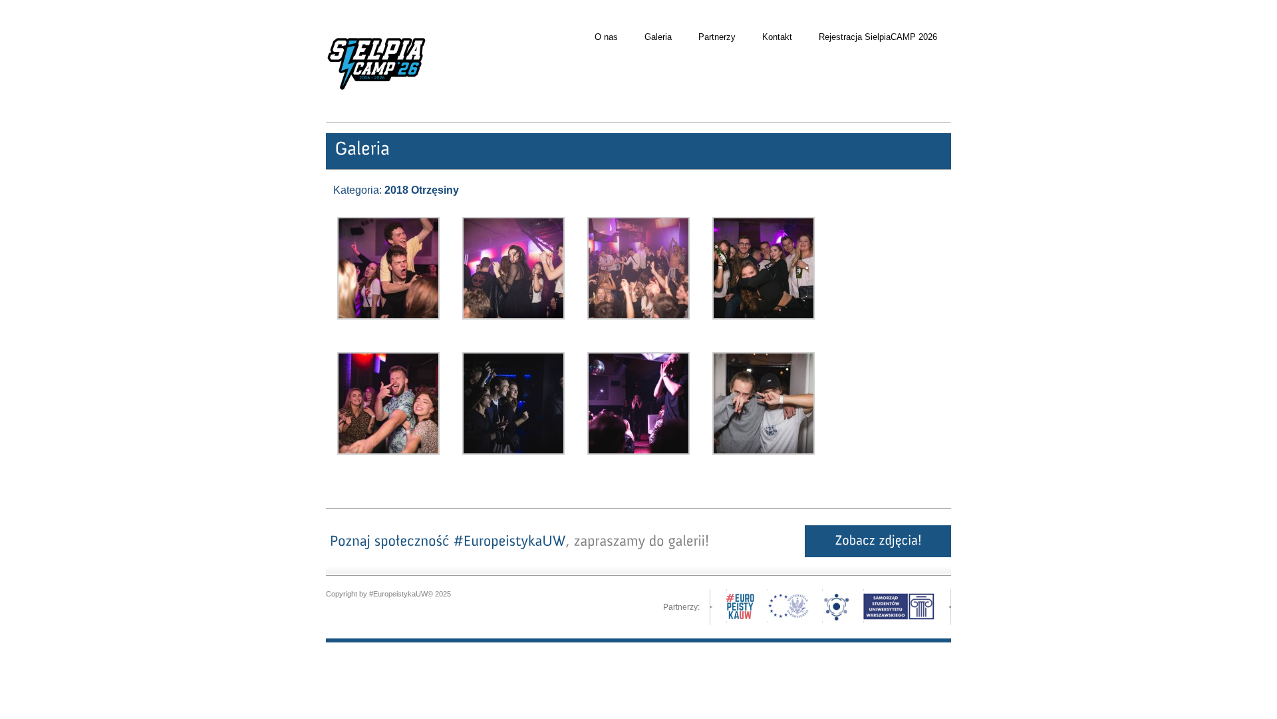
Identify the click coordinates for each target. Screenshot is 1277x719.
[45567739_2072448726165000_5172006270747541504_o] (763, 452)
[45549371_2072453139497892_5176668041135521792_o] (388, 317)
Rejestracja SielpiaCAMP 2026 (878, 37)
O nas (606, 37)
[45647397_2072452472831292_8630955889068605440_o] (513, 317)
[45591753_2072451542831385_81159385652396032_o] (638, 317)
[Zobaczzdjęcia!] (878, 541)
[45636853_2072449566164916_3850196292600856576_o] (388, 452)
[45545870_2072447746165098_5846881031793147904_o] (638, 452)
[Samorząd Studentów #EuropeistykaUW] (376, 111)
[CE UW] (788, 617)
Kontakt (777, 37)
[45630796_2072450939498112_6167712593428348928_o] (763, 317)
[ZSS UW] (898, 617)
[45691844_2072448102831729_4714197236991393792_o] (513, 452)
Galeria (658, 37)
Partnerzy (717, 37)
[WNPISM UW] (836, 618)
